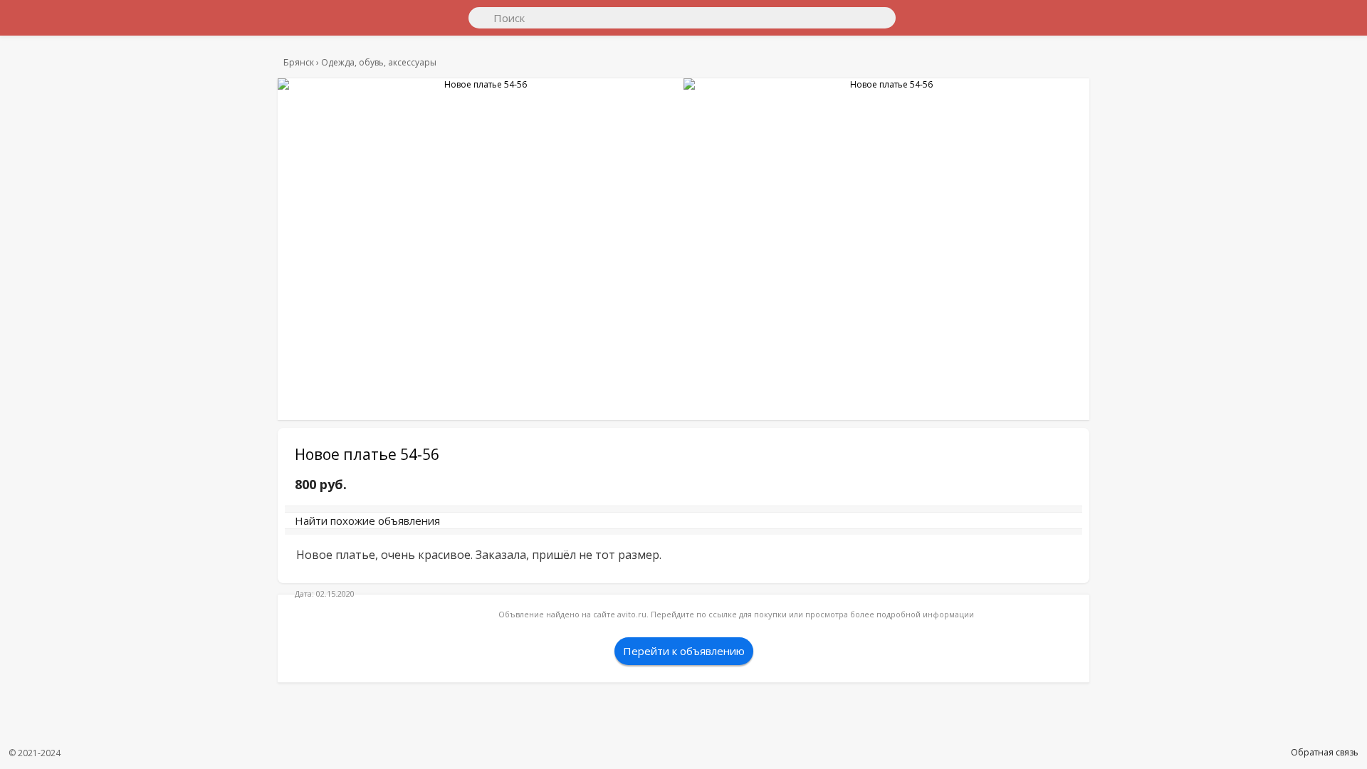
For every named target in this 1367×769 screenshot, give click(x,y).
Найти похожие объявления (490, 527)
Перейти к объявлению (684, 665)
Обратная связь (1324, 752)
